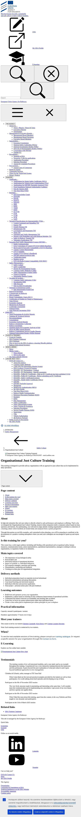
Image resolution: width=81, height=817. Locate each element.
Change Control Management (23, 250)
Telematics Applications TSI (23, 240)
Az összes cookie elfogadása (20, 812)
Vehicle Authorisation (21, 416)
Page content (6, 486)
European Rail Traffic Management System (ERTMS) (27, 242)
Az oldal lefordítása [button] (11, 425)
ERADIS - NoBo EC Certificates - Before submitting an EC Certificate (37, 376)
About (7, 495)
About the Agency (20, 363)
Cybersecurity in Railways (18, 293)
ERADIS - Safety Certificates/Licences (27, 378)
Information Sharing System (23, 276)
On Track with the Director (18, 357)
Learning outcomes (11, 503)
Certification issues (20, 257)
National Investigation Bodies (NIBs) (26, 147)
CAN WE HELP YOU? (13, 359)
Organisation (18, 131)
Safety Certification (20, 402)
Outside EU (17, 152)
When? (7, 508)
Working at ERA (19, 156)
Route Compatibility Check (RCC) (20, 297)
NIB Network (18, 284)
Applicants (12, 179)
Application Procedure (21, 160)
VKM (16, 208)
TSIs (15, 414)
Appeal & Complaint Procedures (24, 164)
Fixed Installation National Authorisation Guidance (30, 187)
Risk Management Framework (24, 289)
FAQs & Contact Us (16, 361)
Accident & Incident (16, 278)
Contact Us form (49, 639)
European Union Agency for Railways (13, 101)
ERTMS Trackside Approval (23, 383)
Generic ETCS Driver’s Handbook (25, 253)
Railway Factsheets (15, 326)
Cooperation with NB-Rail (22, 150)
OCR (15, 217)
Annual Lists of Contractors (23, 168)
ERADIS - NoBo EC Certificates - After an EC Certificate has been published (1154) (42, 374)
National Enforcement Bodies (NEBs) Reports (24, 333)
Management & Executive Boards (20, 133)
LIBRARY (9, 312)
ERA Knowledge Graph (22, 194)
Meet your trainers (11, 506)
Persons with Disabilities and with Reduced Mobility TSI (32, 236)
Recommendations (15, 318)
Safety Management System (23, 404)
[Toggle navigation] (33, 112)
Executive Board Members (22, 139)
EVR (15, 213)
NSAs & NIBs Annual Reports (19, 329)
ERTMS (16, 382)
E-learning (4, 726)
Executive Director (20, 130)
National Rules (14, 308)
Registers (12, 193)
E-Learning (9, 510)
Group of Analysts (20, 274)
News (11, 349)
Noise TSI (17, 232)
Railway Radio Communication (24, 393)
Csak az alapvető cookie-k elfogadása (49, 812)
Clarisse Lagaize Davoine (55, 624)
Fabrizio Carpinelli (29, 624)
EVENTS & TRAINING (13, 335)
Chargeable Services (16, 171)
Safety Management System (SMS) (25, 272)
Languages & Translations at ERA (12, 787)
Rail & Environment (16, 291)
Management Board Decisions (24, 137)
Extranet (3, 728)
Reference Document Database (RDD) (26, 395)
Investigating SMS (20, 282)
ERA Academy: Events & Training (25, 368)
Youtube (35, 767)
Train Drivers (13, 301)
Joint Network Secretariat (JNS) (19, 310)
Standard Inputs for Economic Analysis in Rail (24, 327)
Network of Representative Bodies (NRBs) (28, 149)
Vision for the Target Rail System (20, 173)
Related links (9, 514)
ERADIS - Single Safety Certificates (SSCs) (28, 380)
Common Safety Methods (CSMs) (25, 270)
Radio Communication (21, 244)
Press (2, 776)
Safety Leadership (20, 267)
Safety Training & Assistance (23, 406)
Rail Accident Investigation (23, 286)
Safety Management (16, 263)
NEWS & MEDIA (11, 347)
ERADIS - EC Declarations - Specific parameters (30, 372)
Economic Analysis (15, 303)
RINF (15, 210)
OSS (2, 730)
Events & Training (15, 337)
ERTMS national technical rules (24, 255)
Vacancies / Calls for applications (24, 158)
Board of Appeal (14, 169)
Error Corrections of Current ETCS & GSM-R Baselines (32, 246)
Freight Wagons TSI (20, 227)
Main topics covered (12, 499)
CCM (15, 215)
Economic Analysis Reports (18, 322)
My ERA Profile (19, 389)
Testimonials (9, 512)
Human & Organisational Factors (25, 269)
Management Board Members (23, 135)
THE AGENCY (11, 124)
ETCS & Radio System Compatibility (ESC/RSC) (30, 261)
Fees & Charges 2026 (21, 189)
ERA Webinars (14, 341)
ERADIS (17, 196)
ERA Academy (14, 295)
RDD (15, 206)
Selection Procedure (20, 162)
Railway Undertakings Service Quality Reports (25, 331)
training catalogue (62, 636)
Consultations (13, 320)
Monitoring (17, 385)
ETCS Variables (19, 251)
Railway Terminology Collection (20, 324)
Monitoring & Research (17, 305)
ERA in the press (19, 355)
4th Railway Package (21, 418)
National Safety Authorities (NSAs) (25, 145)
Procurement (13, 166)
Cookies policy (6, 793)
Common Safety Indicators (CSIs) (25, 280)
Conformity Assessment (17, 307)
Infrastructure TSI (19, 229)
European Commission (21, 143)
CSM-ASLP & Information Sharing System (28, 366)
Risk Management (20, 401)
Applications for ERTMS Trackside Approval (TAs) (31, 185)
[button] (2, 425)
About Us (12, 126)
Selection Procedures (20, 408)
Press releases (18, 353)
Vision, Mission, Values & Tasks (24, 128)
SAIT (15, 219)
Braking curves (19, 259)
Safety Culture (18, 265)
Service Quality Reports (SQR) (24, 410)
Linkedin (35, 751)
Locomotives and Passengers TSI (25, 231)
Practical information (12, 504)
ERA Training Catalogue (17, 339)
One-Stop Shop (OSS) (21, 191)
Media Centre (13, 351)
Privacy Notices (14, 175)
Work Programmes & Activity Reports (22, 314)
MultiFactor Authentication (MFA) (25, 387)
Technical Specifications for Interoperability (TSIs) (26, 221)
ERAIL (16, 198)
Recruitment (13, 154)
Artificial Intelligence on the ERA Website (15, 789)
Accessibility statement (8, 791)
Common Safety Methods (22, 364)
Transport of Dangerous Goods (19, 288)
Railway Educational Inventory (19, 345)
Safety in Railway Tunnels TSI (24, 238)
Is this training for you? (12, 497)
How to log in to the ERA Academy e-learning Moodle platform (30, 343)
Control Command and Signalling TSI (26, 223)
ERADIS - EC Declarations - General (26, 370)
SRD (15, 204)
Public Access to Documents (18, 420)
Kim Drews (40, 624)
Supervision (17, 412)
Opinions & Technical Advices (19, 316)
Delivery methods (11, 501)
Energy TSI (17, 225)
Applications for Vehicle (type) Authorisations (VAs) (31, 183)
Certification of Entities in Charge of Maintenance (25, 299)
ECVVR (16, 212)
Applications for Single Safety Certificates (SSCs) (30, 181)
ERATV (16, 200)
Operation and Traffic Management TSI (27, 234)
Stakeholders (13, 141)
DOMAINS (9, 177)
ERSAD (16, 202)
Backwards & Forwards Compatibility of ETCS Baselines (33, 248)
